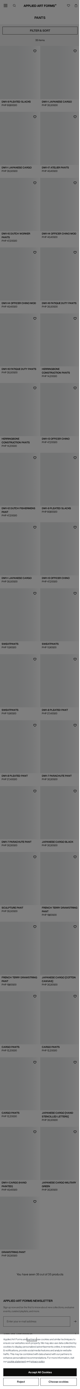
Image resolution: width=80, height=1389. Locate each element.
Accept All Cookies (39, 1372)
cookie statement (16, 1361)
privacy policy (38, 1361)
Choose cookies (58, 1382)
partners (31, 1339)
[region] (40, 1361)
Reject (21, 1382)
